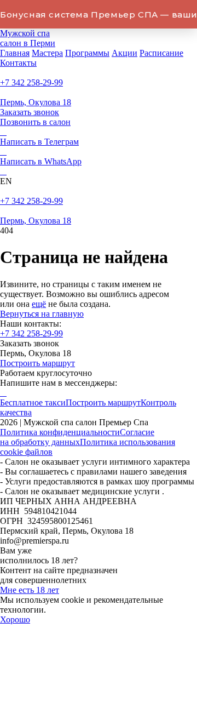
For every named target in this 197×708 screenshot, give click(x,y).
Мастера (47, 53)
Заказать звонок (29, 112)
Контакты (18, 62)
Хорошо (15, 619)
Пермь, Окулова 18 (35, 102)
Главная (15, 53)
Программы (87, 53)
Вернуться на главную (42, 313)
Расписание (161, 53)
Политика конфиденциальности (60, 432)
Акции (124, 53)
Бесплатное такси (33, 402)
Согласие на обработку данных (77, 437)
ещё (39, 304)
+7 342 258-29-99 (31, 82)
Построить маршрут (37, 363)
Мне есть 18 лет (29, 590)
